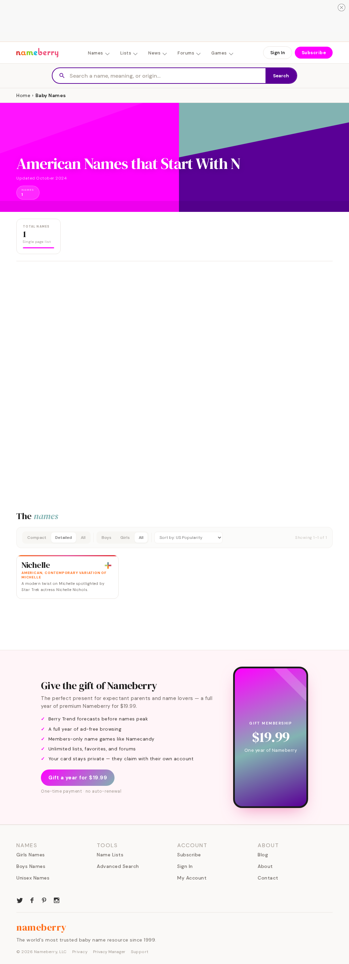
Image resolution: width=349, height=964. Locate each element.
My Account (192, 878)
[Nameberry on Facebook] (32, 899)
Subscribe (314, 53)
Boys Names (30, 866)
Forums (186, 53)
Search (281, 76)
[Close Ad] (341, 7)
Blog (263, 855)
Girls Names (30, 855)
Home (23, 95)
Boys (106, 537)
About (265, 866)
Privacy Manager (109, 951)
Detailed (63, 537)
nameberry (41, 927)
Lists (126, 53)
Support (140, 951)
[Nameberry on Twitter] (19, 899)
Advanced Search (118, 866)
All (83, 537)
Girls (125, 537)
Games (219, 53)
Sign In (277, 53)
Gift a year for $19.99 (77, 777)
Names (95, 53)
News (154, 53)
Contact (268, 878)
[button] (174, 537)
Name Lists (110, 855)
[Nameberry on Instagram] (56, 899)
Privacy (80, 951)
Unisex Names (32, 878)
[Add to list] (108, 565)
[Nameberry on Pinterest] (44, 899)
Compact (36, 537)
